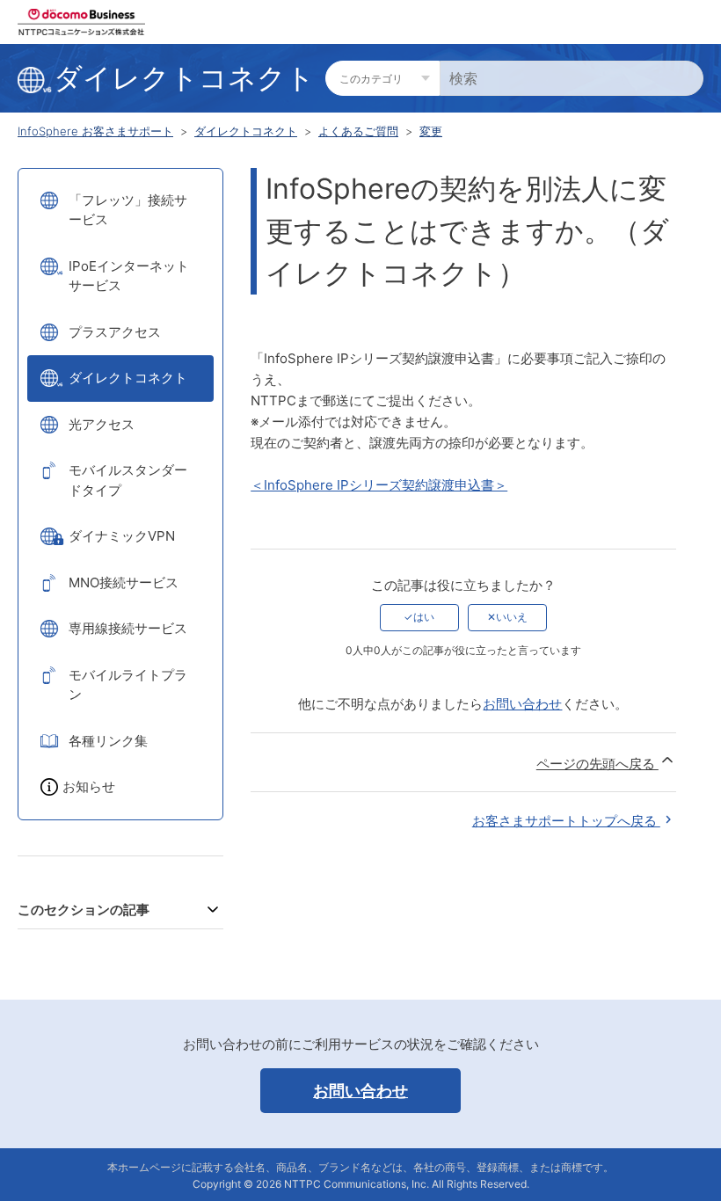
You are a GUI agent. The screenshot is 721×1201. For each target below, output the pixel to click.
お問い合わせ (522, 703)
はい (423, 616)
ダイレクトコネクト (245, 131)
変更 (430, 131)
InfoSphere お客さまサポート (95, 131)
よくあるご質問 (358, 131)
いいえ (512, 616)
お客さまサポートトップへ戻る (566, 820)
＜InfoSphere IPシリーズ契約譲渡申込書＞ (379, 485)
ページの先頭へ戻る (597, 763)
